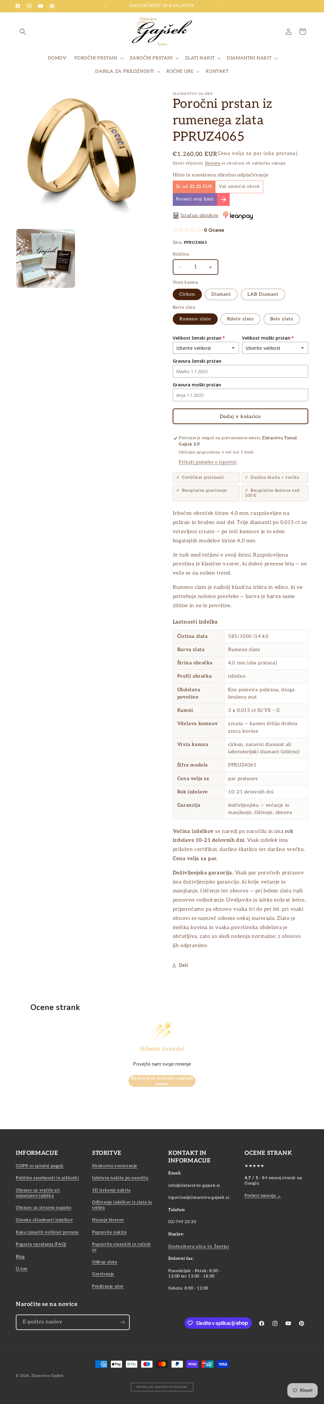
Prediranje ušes (108, 1286)
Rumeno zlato (195, 319)
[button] (23, 32)
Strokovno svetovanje (114, 1165)
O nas (22, 1268)
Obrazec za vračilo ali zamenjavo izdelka (38, 1193)
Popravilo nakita (109, 1232)
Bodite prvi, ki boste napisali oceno (162, 1081)
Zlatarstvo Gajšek (47, 1376)
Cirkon (187, 294)
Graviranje (103, 1274)
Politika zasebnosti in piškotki (47, 1177)
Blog (20, 1256)
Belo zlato (281, 319)
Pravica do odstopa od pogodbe (162, 1387)
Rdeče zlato (240, 319)
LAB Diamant (262, 294)
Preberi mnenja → (263, 1195)
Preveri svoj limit (195, 199)
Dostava (213, 163)
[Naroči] (122, 1322)
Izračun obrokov (200, 215)
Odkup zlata (104, 1262)
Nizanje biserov (108, 1219)
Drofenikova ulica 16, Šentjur (198, 1246)
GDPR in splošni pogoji (39, 1165)
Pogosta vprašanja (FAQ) (41, 1244)
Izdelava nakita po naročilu (120, 1177)
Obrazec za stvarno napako (44, 1207)
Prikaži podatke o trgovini (208, 462)
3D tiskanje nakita (111, 1190)
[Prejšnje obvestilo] (106, 6)
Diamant (221, 294)
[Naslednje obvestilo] (218, 6)
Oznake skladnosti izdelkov (44, 1219)
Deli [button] (183, 965)
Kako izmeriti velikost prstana (47, 1232)
